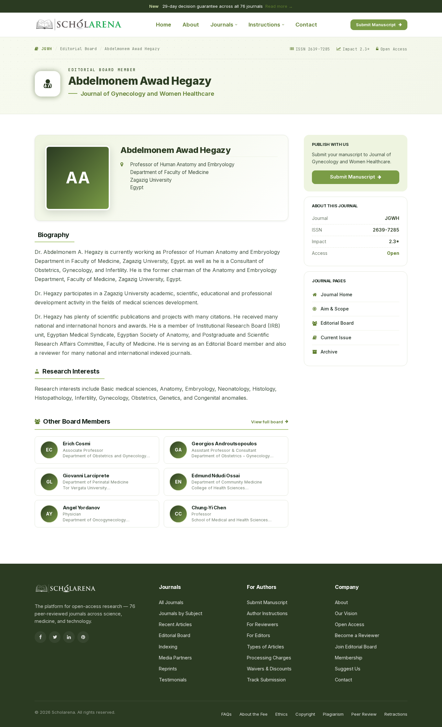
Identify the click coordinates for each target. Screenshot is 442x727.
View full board (267, 421)
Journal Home (336, 294)
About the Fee (253, 714)
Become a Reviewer (357, 635)
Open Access (349, 624)
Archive (329, 351)
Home (163, 24)
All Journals (171, 602)
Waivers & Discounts (269, 668)
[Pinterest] (83, 637)
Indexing (168, 646)
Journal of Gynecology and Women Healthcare (147, 93)
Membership (348, 657)
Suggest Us (347, 668)
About (190, 24)
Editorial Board (78, 48)
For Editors (258, 635)
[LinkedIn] (69, 637)
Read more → (279, 6)
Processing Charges (269, 657)
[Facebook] (40, 637)
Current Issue (336, 337)
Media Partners (175, 657)
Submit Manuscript (376, 24)
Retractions (395, 714)
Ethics (281, 714)
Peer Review (364, 714)
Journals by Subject (180, 613)
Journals (221, 24)
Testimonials (173, 679)
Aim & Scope (335, 308)
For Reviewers (262, 624)
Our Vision (346, 613)
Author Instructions (267, 613)
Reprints (168, 668)
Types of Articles (265, 646)
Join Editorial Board (356, 646)
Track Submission (266, 679)
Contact (306, 24)
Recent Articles (175, 624)
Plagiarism (333, 714)
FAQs (226, 714)
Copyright (305, 714)
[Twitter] (55, 637)
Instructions (264, 24)
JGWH (45, 48)
